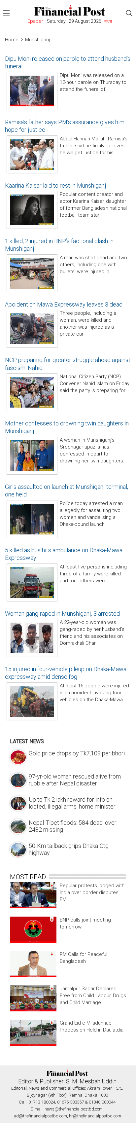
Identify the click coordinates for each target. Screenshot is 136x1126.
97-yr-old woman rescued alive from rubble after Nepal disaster (75, 780)
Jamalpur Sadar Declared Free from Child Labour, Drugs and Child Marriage (93, 995)
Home (11, 40)
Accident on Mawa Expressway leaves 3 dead (63, 304)
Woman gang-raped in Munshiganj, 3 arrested (62, 613)
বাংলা (108, 21)
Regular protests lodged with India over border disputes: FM (92, 892)
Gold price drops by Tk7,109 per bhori (77, 753)
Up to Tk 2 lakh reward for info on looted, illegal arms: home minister (72, 803)
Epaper (35, 21)
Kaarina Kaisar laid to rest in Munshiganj (55, 185)
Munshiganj (37, 40)
